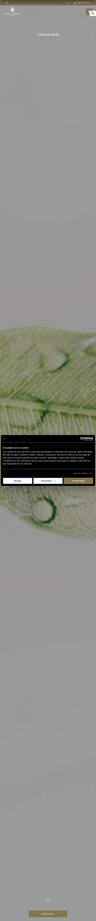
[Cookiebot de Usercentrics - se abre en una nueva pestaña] (82, 439)
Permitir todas (78, 481)
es (67, 2)
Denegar (17, 481)
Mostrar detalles (81, 473)
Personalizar (46, 481)
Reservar (48, 914)
